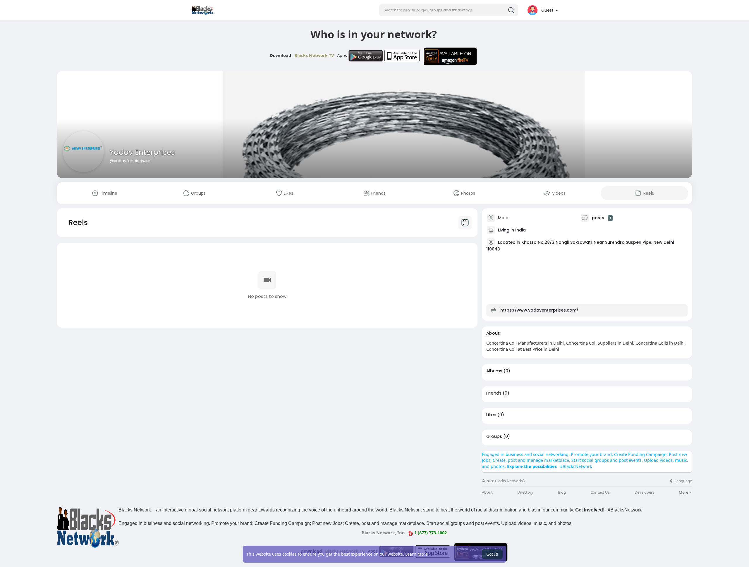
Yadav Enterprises (142, 152)
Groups (494, 436)
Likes (491, 414)
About (487, 492)
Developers (644, 492)
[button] (448, 10)
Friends (493, 393)
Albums (494, 371)
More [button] (684, 492)
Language (683, 481)
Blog (562, 492)
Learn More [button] (416, 554)
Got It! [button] (492, 554)
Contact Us (600, 492)
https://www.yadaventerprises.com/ (539, 310)
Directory (525, 492)
